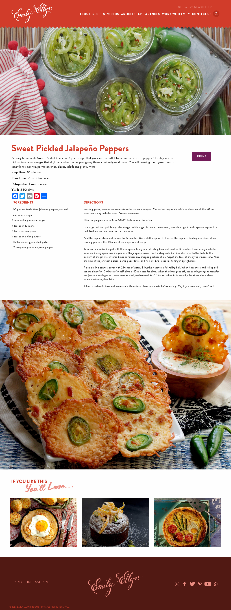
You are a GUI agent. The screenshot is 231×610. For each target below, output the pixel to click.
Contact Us (202, 14)
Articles (128, 14)
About (85, 14)
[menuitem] (85, 13)
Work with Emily (176, 14)
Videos (113, 14)
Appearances (149, 14)
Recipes (98, 14)
